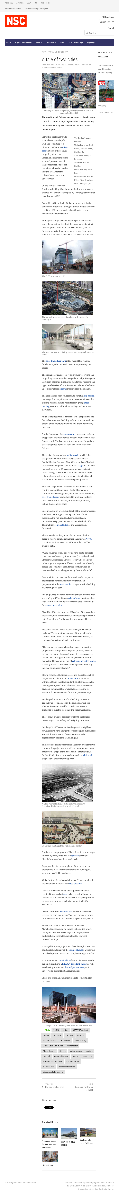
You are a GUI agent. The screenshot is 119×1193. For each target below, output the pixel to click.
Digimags (91, 42)
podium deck (73, 455)
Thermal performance (52, 1061)
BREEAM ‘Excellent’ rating (74, 964)
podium (89, 1051)
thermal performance (74, 967)
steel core (87, 1056)
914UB (89, 539)
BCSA (29, 3)
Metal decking (49, 1051)
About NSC (9, 3)
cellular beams (74, 598)
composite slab (61, 525)
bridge (46, 1035)
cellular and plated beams (83, 661)
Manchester (72, 1045)
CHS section (65, 1040)
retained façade (76, 950)
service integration (53, 605)
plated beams (76, 1051)
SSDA (62, 42)
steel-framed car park (56, 361)
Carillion (80, 1035)
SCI (36, 3)
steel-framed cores (50, 497)
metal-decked (65, 911)
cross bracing (80, 1040)
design (80, 465)
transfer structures (67, 1066)
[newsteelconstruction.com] (16, 21)
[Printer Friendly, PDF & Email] (47, 1029)
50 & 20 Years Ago (75, 42)
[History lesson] (50, 1156)
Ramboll (46, 1056)
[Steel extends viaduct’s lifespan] (88, 1132)
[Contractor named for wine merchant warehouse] (50, 1133)
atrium (62, 389)
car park (75, 856)
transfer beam (72, 1061)
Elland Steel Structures (53, 1045)
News (38, 42)
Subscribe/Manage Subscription (36, 9)
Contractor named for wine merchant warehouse (49, 1144)
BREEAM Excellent (80, 1030)
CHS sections (73, 678)
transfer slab (49, 1066)
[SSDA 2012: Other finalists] (69, 1133)
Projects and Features (23, 42)
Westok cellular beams (53, 1072)
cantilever (57, 1035)
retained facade (61, 1056)
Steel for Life (45, 3)
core (65, 894)
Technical (50, 42)
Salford (76, 1056)
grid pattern (88, 396)
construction (69, 434)
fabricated (87, 755)
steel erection (66, 584)
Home (8, 42)
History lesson (47, 1165)
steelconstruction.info (13, 9)
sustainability (65, 960)
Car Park (69, 1035)
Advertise (20, 3)
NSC (66, 65)
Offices (62, 1051)
